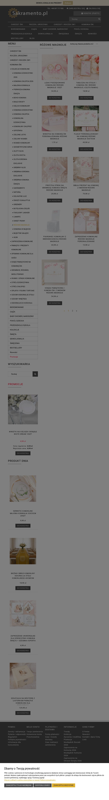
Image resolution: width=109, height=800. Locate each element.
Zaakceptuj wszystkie (63, 785)
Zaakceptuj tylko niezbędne (19, 785)
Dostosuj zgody (42, 785)
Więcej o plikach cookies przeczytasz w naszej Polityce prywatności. (30, 780)
